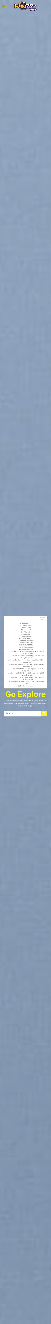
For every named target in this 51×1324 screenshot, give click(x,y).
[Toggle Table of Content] (41, 619)
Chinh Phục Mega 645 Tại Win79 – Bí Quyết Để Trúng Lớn (27, 683)
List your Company (27, 647)
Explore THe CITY (27, 638)
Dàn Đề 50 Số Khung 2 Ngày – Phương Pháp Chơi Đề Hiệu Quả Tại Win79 (27, 652)
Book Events (27, 627)
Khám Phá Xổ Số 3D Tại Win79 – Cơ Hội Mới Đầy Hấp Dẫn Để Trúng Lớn (27, 678)
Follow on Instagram (28, 686)
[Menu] (4, 6)
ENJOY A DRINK (28, 645)
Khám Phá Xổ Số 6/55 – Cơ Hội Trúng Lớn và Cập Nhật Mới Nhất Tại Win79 (27, 674)
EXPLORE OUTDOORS (27, 640)
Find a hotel (27, 630)
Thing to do (27, 632)
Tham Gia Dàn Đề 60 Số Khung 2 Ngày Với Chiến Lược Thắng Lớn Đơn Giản (27, 657)
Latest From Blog (27, 649)
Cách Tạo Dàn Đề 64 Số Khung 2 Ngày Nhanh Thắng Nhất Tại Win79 (27, 661)
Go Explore (25, 623)
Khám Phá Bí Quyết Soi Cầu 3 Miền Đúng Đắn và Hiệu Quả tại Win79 (27, 665)
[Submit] (44, 713)
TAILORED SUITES (27, 642)
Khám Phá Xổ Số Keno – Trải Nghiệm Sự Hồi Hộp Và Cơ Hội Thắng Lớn (27, 670)
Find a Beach (27, 636)
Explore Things (27, 625)
